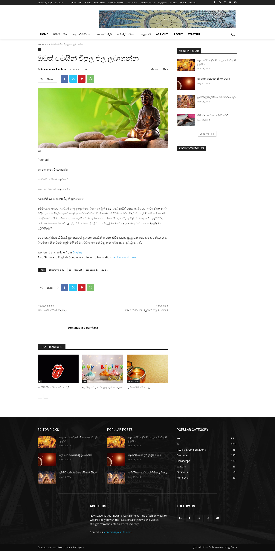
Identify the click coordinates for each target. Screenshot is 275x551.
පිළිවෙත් (78, 269)
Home (41, 44)
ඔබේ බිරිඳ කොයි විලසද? (52, 310)
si (47, 44)
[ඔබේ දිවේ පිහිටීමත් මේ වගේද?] (58, 369)
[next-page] (46, 396)
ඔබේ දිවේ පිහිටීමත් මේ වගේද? (53, 387)
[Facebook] (214, 3)
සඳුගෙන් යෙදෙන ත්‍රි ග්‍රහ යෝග (213, 78)
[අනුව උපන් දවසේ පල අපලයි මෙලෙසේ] (102, 369)
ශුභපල (104, 269)
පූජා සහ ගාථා (92, 269)
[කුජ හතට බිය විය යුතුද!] (147, 369)
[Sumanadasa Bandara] (53, 327)
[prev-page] (40, 396)
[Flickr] (198, 518)
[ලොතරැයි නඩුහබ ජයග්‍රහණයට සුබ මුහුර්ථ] (186, 65)
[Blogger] (180, 518)
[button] (232, 34)
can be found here (124, 257)
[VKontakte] (217, 518)
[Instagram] (220, 3)
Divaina (77, 252)
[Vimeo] (230, 3)
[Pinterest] (81, 79)
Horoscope (133, 381)
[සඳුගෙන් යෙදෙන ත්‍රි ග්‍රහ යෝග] (186, 83)
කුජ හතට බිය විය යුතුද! (138, 387)
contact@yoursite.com (118, 532)
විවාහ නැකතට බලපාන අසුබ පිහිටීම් (146, 310)
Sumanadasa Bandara (53, 69)
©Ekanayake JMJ (56, 269)
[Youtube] (235, 3)
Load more (206, 133)
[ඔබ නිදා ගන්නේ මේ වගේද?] (186, 120)
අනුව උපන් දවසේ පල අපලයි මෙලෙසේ (102, 387)
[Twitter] (225, 3)
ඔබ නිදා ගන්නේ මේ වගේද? (212, 115)
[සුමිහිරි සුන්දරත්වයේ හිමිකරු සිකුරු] (186, 101)
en (40, 381)
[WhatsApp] (90, 79)
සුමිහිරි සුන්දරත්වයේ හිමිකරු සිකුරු (216, 97)
